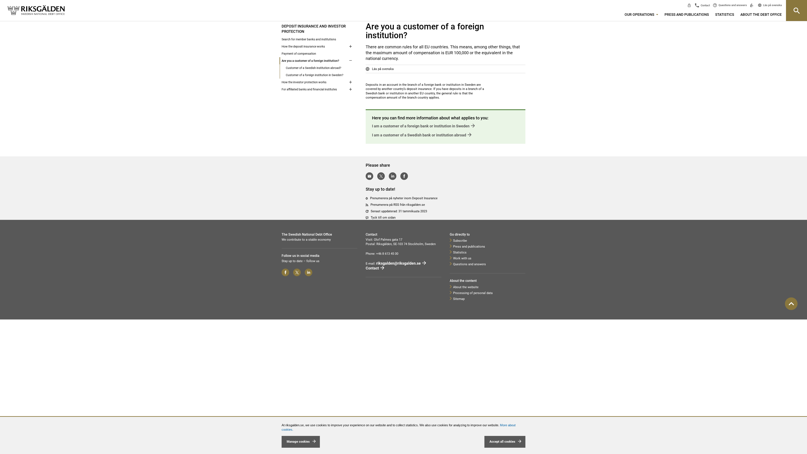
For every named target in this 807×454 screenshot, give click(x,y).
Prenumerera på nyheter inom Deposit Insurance (404, 198)
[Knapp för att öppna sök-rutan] (796, 10)
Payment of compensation (299, 53)
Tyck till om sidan (383, 217)
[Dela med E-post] (369, 176)
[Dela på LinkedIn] (392, 176)
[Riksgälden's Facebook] (285, 272)
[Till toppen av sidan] (791, 303)
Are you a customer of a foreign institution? (310, 60)
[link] (36, 10)
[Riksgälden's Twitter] (297, 272)
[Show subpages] (350, 25)
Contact (705, 5)
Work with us (462, 258)
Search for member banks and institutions (309, 39)
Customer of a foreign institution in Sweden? (314, 75)
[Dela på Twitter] (381, 176)
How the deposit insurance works (303, 46)
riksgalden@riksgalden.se (398, 263)
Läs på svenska (772, 5)
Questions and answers (732, 5)
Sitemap (459, 299)
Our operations (640, 14)
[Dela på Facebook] (404, 176)
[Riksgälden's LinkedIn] (308, 272)
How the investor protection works (304, 82)
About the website (466, 287)
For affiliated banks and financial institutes (309, 89)
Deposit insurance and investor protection (314, 29)
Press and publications (687, 14)
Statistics (724, 14)
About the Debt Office (761, 14)
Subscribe (460, 241)
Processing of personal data (473, 293)
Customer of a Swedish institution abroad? (313, 68)
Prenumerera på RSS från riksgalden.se (398, 205)
